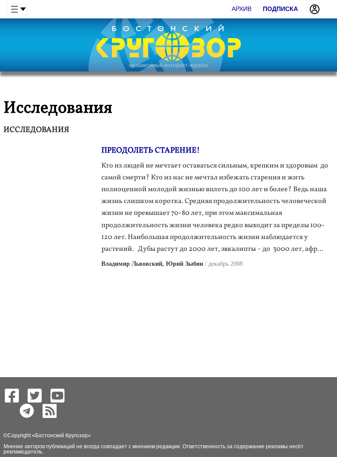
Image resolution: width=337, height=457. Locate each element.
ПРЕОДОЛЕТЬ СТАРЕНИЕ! (150, 150)
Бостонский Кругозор (61, 435)
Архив (241, 8)
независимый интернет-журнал (168, 65)
